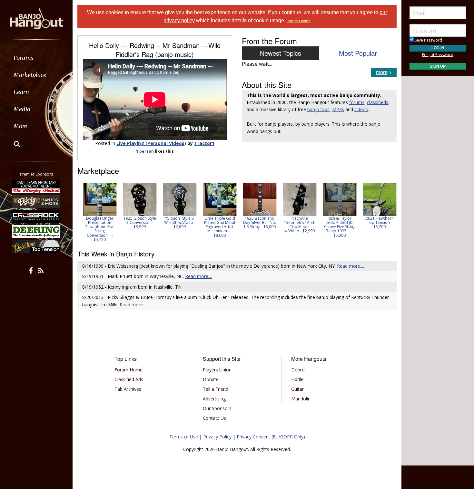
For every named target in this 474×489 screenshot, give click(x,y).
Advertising (214, 399)
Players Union (217, 370)
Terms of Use (183, 437)
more (382, 72)
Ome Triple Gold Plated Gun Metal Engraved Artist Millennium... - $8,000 (217, 227)
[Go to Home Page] (36, 18)
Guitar (297, 389)
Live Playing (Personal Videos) (151, 143)
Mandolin (301, 399)
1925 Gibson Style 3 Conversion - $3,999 (137, 222)
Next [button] (387, 212)
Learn (21, 92)
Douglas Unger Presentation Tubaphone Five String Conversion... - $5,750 (97, 229)
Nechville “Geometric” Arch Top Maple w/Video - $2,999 (297, 225)
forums (356, 102)
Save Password (428, 40)
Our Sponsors (217, 408)
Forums (24, 58)
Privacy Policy (217, 437)
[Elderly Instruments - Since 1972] (36, 201)
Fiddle (297, 379)
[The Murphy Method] (36, 186)
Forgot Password (437, 54)
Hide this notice (299, 21)
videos (361, 109)
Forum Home (128, 370)
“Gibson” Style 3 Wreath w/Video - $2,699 (177, 222)
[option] (97, 212)
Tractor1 (204, 143)
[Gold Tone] (36, 246)
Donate (211, 379)
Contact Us (214, 418)
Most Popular (358, 53)
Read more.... (350, 266)
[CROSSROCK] (36, 216)
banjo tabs (318, 109)
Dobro (298, 370)
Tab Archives (127, 389)
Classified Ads (128, 379)
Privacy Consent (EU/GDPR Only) (271, 437)
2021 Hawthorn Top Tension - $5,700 (377, 222)
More (20, 126)
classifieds (377, 102)
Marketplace (30, 75)
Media (22, 109)
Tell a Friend (215, 389)
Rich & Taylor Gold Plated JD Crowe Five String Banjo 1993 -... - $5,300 (337, 227)
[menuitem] (36, 57)
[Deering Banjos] (36, 231)
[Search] (13, 144)
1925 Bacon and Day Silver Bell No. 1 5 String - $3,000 (257, 222)
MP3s (338, 109)
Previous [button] (80, 212)
